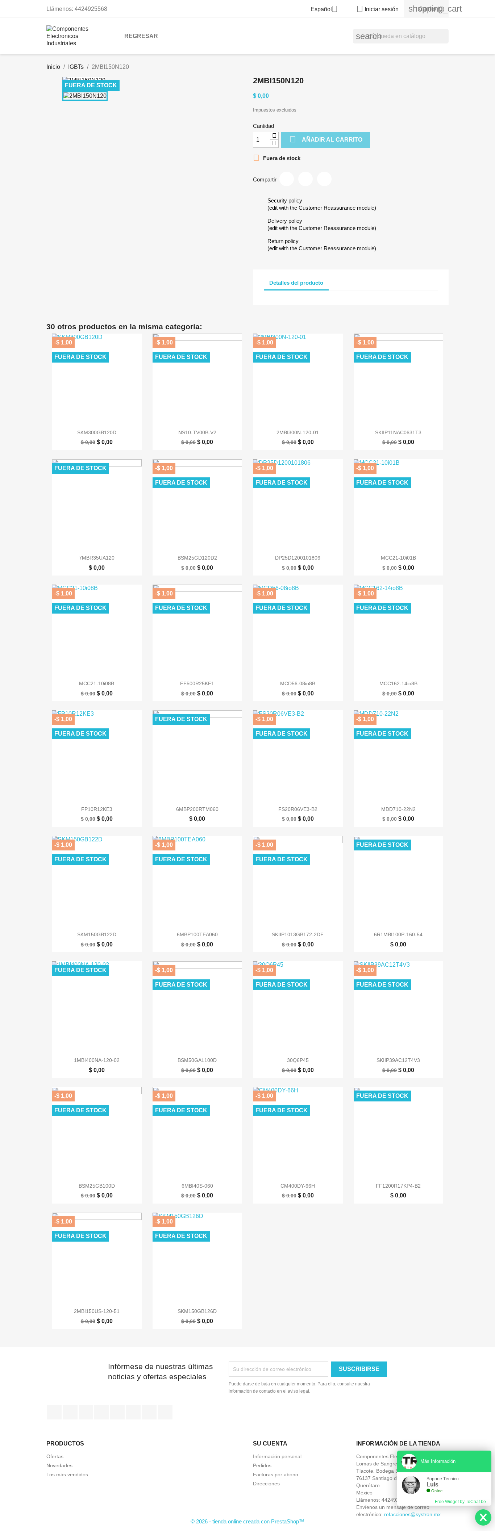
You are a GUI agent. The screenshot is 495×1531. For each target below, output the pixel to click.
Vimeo (133, 1412)
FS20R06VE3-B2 (297, 809)
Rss (86, 1412)
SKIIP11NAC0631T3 (398, 432)
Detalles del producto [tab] (296, 283)
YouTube (101, 1412)
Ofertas (54, 1456)
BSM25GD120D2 (197, 558)
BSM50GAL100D (197, 1060)
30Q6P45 (298, 1060)
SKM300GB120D (96, 432)
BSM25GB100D (97, 1186)
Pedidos (262, 1465)
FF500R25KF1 (197, 683)
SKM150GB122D (96, 934)
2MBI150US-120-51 (97, 1311)
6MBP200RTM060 (197, 809)
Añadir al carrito (326, 139)
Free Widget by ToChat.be (460, 1501)
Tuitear (305, 179)
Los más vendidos (67, 1474)
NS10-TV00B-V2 (197, 432)
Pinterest (324, 179)
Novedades (59, 1465)
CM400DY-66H (297, 1186)
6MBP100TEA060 (197, 934)
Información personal (277, 1456)
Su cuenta (270, 1443)
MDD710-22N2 (398, 809)
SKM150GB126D (197, 1311)
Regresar (141, 36)
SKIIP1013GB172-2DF (298, 934)
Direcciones (266, 1483)
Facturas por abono (275, 1474)
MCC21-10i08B (96, 683)
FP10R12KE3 (96, 809)
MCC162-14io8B (398, 683)
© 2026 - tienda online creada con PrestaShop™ (247, 1521)
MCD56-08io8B (297, 683)
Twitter (70, 1412)
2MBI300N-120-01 (297, 432)
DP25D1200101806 (297, 558)
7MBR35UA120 (97, 558)
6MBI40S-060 (197, 1186)
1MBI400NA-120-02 (97, 1060)
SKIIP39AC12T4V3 (398, 1060)
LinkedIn (165, 1412)
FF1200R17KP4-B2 (398, 1186)
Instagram (149, 1412)
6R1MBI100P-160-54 (398, 934)
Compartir (286, 179)
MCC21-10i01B (398, 558)
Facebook (54, 1412)
